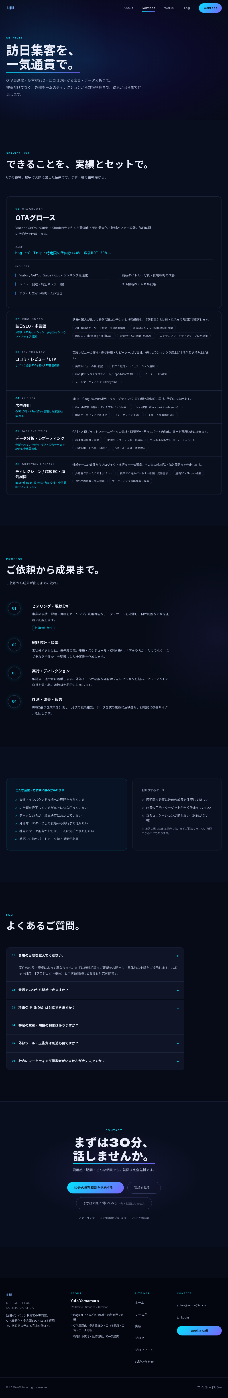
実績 (138, 1326)
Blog (186, 8)
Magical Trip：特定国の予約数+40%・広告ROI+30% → (63, 253)
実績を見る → (144, 1187)
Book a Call (199, 1330)
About (128, 8)
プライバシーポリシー (208, 1387)
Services (148, 8)
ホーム (139, 1302)
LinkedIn (183, 1317)
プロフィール (144, 1350)
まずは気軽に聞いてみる (114, 1203)
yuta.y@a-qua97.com (191, 1305)
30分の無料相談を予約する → (95, 1187)
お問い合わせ (144, 1362)
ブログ (139, 1338)
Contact (210, 8)
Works (169, 8)
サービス (141, 1314)
